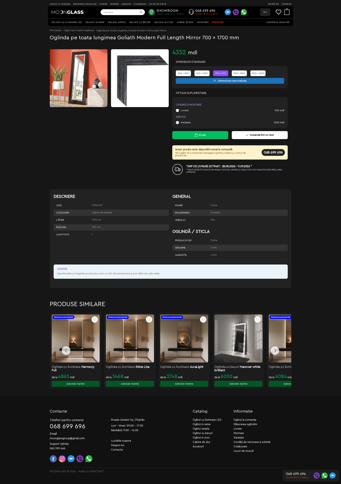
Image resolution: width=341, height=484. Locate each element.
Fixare (179, 205)
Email (53, 433)
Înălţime (61, 227)
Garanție (126, 4)
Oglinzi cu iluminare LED (67, 22)
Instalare (186, 122)
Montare (114, 4)
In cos (202, 135)
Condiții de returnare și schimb (252, 442)
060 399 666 (57, 448)
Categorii (62, 212)
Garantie (181, 255)
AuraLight (196, 366)
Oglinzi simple (117, 22)
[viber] (236, 12)
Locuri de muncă (157, 4)
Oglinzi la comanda (60, 4)
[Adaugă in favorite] (94, 319)
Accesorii (203, 22)
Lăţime (60, 220)
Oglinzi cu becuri (140, 22)
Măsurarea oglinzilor (85, 4)
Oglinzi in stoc (163, 22)
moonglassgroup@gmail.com (67, 438)
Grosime (180, 248)
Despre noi (273, 4)
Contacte (286, 4)
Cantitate (62, 234)
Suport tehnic (59, 443)
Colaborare (140, 4)
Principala (55, 30)
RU (265, 12)
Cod (59, 205)
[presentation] (66, 350)
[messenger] (228, 12)
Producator (183, 240)
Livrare (103, 4)
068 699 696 (273, 152)
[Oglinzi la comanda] (67, 12)
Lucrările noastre (277, 22)
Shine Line (143, 366)
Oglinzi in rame (95, 22)
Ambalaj (180, 220)
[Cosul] (286, 12)
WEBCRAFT (96, 471)
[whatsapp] (244, 12)
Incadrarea (182, 212)
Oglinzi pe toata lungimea (79, 30)
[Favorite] (280, 12)
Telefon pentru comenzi (66, 420)
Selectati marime (76, 384)
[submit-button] (141, 12)
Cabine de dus (185, 22)
